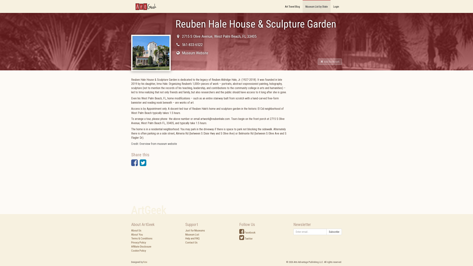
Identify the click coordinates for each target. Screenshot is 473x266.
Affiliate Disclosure (141, 246)
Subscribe (334, 231)
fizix (145, 262)
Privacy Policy (138, 242)
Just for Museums (195, 230)
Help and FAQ (192, 238)
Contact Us (191, 242)
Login (336, 6)
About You (137, 234)
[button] (330, 62)
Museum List (192, 234)
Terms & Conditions (141, 238)
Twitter (248, 238)
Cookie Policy (138, 250)
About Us (136, 230)
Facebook (250, 232)
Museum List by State (316, 6)
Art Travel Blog (292, 6)
